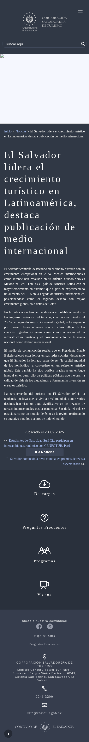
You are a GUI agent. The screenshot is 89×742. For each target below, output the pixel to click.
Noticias (21, 131)
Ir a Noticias (44, 452)
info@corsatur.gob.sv (44, 713)
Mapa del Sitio (44, 635)
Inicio (8, 131)
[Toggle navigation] (80, 12)
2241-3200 (44, 696)
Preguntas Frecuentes (44, 644)
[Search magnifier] (83, 43)
